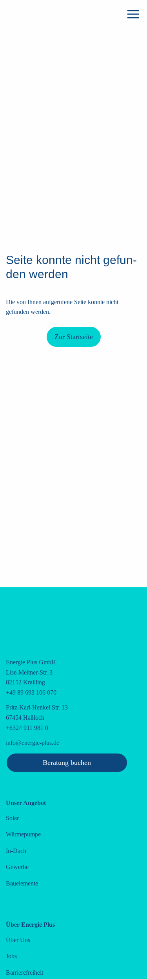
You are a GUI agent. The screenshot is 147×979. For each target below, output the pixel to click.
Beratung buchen (67, 762)
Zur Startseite (73, 337)
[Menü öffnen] (133, 14)
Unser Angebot (26, 802)
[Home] (51, 51)
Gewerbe (17, 867)
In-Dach (16, 850)
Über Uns (18, 940)
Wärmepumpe (23, 834)
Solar (12, 818)
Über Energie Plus (30, 924)
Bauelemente (22, 883)
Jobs (11, 956)
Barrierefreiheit (24, 972)
